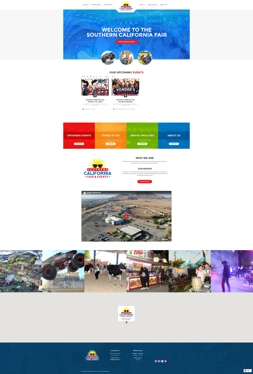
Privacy (108, 371)
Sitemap (104, 371)
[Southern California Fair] (126, 6)
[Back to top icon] (170, 371)
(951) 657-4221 (115, 358)
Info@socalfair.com (115, 359)
